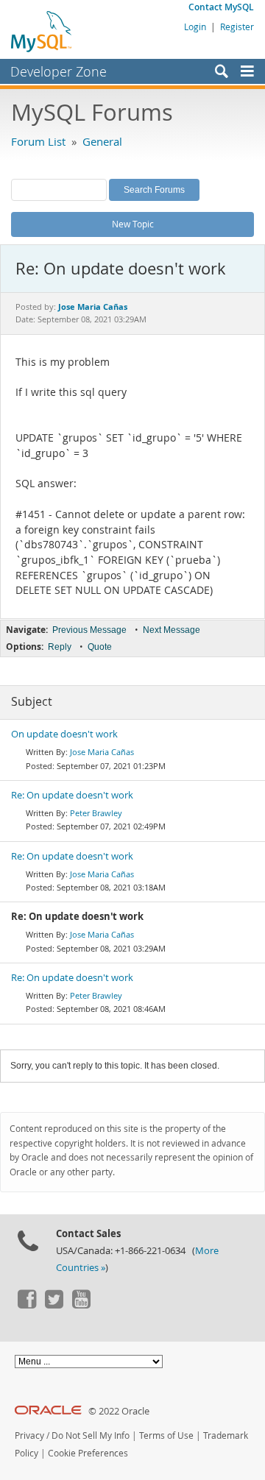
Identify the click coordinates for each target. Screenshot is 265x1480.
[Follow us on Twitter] (54, 1305)
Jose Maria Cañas (102, 751)
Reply (59, 647)
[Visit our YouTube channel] (81, 1305)
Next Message (171, 630)
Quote (100, 647)
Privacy (29, 1435)
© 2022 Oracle (118, 1411)
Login (195, 26)
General (102, 141)
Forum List (38, 141)
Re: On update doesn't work (72, 795)
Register (237, 26)
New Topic (133, 224)
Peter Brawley (96, 812)
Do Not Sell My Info (91, 1435)
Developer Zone (58, 71)
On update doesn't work (64, 734)
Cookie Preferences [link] (88, 1453)
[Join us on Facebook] (26, 1305)
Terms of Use (166, 1435)
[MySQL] (42, 31)
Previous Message (89, 630)
